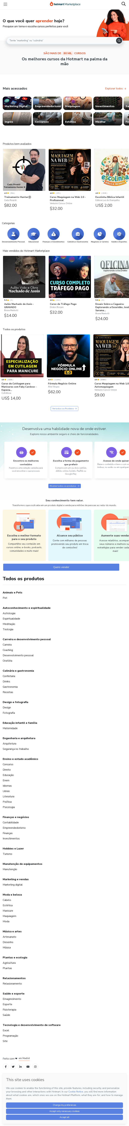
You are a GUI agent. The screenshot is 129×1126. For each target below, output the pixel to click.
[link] (17, 103)
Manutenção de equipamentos (22, 864)
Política (7, 802)
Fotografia (9, 713)
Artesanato (9, 937)
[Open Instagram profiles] (35, 1067)
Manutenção (10, 869)
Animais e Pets (12, 592)
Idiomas (7, 786)
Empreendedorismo (14, 828)
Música (7, 947)
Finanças (8, 833)
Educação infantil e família (20, 723)
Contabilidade (11, 822)
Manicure (8, 911)
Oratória (7, 661)
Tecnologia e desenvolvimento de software (32, 1025)
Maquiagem (9, 916)
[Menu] (5, 4)
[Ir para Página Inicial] (65, 4)
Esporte (7, 1004)
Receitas (8, 692)
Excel (6, 1030)
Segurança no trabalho (16, 749)
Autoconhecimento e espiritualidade (27, 608)
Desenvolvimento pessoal (18, 655)
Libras (6, 791)
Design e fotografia (15, 702)
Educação (8, 775)
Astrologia (9, 613)
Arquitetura (9, 743)
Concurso (8, 764)
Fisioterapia (9, 1010)
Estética (8, 905)
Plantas (7, 968)
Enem (6, 780)
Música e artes (12, 931)
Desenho (8, 942)
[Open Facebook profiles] (5, 1067)
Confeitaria (9, 676)
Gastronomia (10, 687)
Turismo (7, 854)
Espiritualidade (11, 618)
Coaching (8, 650)
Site (5, 1041)
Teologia (8, 629)
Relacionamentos (14, 978)
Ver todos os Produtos (63, 408)
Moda (6, 921)
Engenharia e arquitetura (19, 738)
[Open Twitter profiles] (13, 1067)
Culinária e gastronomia (18, 671)
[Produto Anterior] (3, 169)
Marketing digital (13, 885)
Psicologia (9, 807)
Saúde (6, 1015)
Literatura (8, 796)
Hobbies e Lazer (13, 848)
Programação (10, 1036)
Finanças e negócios (16, 817)
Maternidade (10, 728)
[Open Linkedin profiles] (20, 1067)
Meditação (9, 624)
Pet (5, 598)
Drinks (6, 681)
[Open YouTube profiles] (28, 1067)
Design (7, 707)
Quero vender (61, 567)
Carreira (7, 645)
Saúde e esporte (14, 993)
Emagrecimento (12, 999)
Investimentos (11, 838)
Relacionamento (12, 983)
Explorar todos (114, 88)
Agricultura (9, 963)
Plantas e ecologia (15, 957)
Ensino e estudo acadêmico (20, 759)
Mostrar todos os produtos (63, 486)
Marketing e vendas (16, 879)
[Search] (119, 41)
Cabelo (7, 900)
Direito (7, 770)
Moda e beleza (12, 895)
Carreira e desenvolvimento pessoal (27, 639)
